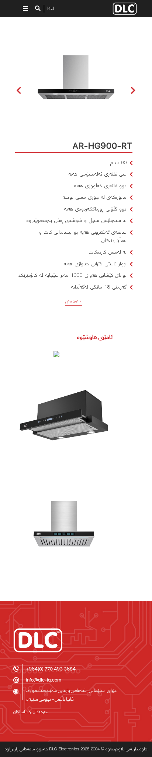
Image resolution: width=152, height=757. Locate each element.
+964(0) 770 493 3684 (51, 669)
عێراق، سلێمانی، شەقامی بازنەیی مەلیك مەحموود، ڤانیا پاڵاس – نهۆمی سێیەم (71, 695)
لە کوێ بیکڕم (74, 301)
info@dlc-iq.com (43, 680)
